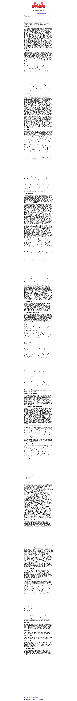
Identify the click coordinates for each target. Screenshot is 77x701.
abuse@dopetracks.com (28, 346)
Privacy (30, 697)
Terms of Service (35, 697)
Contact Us (26, 697)
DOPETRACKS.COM (41, 13)
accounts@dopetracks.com (29, 437)
